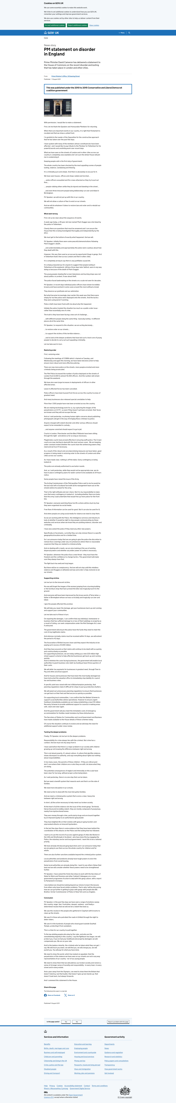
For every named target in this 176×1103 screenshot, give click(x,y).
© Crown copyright (125, 1097)
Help (46, 1086)
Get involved (109, 1073)
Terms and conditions (100, 1086)
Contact (87, 1086)
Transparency (109, 1065)
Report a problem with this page (118, 1022)
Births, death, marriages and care (56, 1048)
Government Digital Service (80, 1088)
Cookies (60, 1086)
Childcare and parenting (53, 1057)
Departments (109, 1044)
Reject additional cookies (77, 25)
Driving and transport (52, 1073)
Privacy (52, 1086)
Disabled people (50, 1069)
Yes (67, 1022)
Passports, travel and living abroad (87, 1065)
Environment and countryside (85, 1052)
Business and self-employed (54, 1052)
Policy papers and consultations (116, 1061)
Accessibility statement (73, 1086)
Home (46, 38)
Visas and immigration (82, 1069)
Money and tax (79, 1061)
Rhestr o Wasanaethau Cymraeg (56, 1088)
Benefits (47, 1044)
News (106, 1048)
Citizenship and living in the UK (55, 1061)
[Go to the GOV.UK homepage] (51, 32)
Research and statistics (113, 1057)
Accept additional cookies (55, 25)
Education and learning (82, 1044)
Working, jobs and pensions (84, 1073)
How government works (113, 1069)
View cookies (94, 25)
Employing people (81, 1048)
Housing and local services (84, 1057)
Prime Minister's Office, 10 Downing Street (66, 76)
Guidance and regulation (113, 1052)
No (78, 1022)
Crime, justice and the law (53, 1065)
